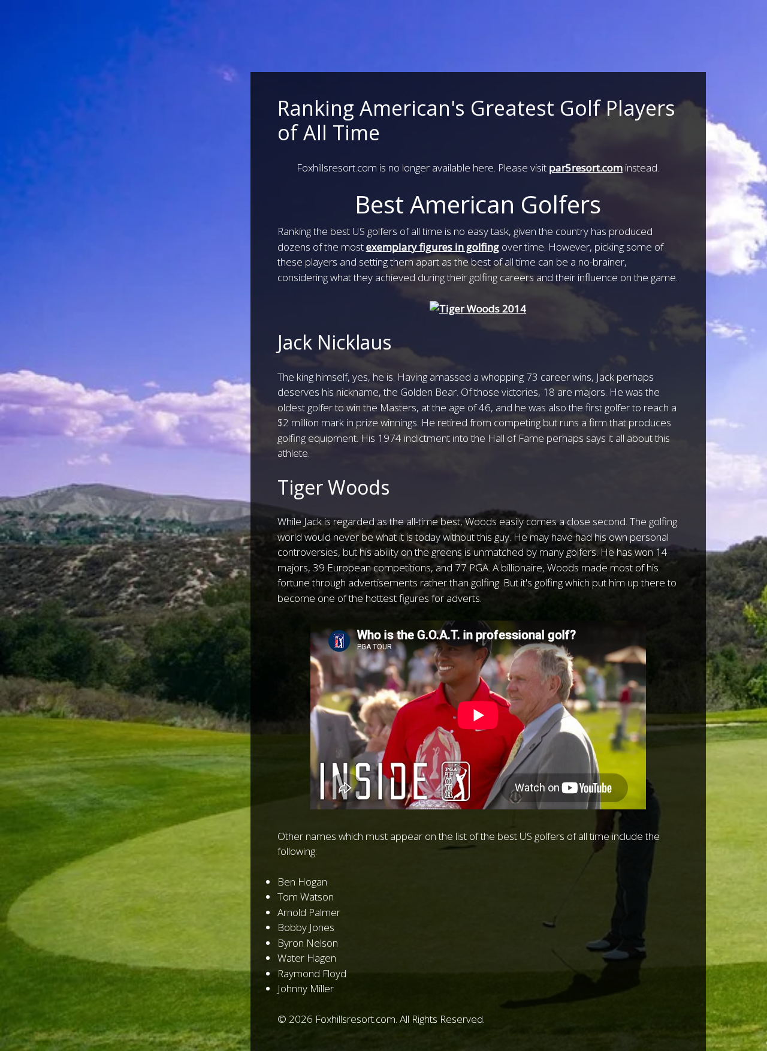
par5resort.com (586, 167)
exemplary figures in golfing (432, 247)
